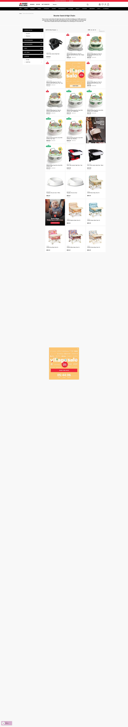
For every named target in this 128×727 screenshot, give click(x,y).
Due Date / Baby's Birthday (72, 374)
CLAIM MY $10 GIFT (77, 379)
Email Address (69, 349)
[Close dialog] (88, 338)
